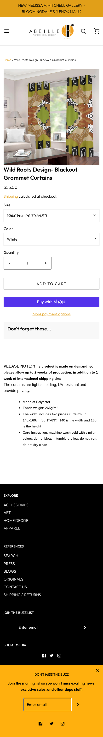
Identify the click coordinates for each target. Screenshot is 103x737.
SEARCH (11, 555)
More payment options (52, 313)
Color (8, 228)
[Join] (84, 627)
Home (7, 60)
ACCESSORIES (16, 504)
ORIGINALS (13, 579)
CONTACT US (15, 586)
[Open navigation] (6, 31)
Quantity (11, 252)
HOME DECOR (16, 520)
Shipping (11, 196)
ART (7, 512)
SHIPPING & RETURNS (22, 594)
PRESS (9, 563)
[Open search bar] (83, 31)
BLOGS (10, 571)
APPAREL (12, 528)
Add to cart (51, 283)
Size (7, 204)
